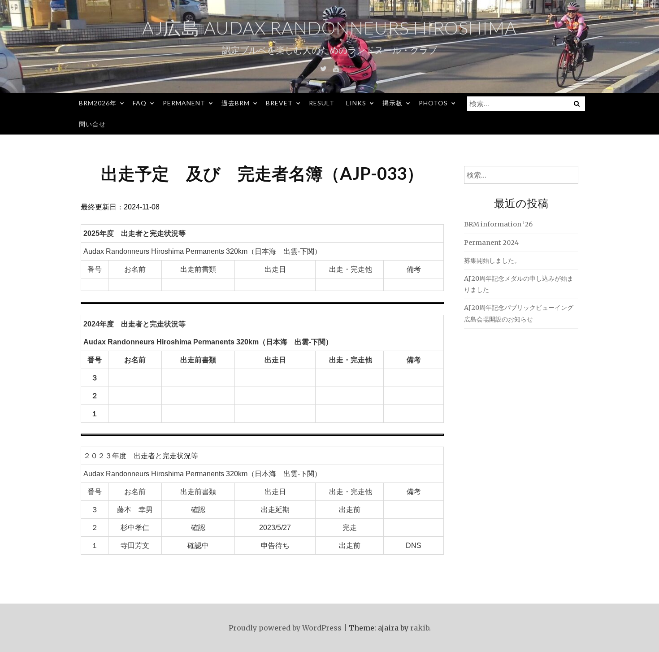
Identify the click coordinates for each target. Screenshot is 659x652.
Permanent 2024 (491, 243)
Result (321, 103)
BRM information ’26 (498, 224)
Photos (433, 103)
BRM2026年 (98, 103)
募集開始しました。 (492, 260)
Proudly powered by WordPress (285, 627)
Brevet (279, 103)
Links (356, 103)
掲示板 (392, 103)
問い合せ (92, 124)
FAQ (140, 103)
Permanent (184, 103)
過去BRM (235, 103)
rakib (419, 627)
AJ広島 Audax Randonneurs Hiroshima (329, 28)
